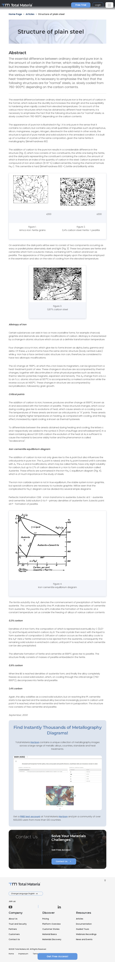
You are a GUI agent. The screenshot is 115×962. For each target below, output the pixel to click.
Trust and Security (18, 924)
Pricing (45, 918)
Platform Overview (51, 924)
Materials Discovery (51, 939)
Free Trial (80, 5)
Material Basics (49, 934)
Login (98, 5)
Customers (14, 934)
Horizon (63, 816)
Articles (79, 918)
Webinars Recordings (86, 934)
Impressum (23, 954)
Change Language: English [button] (23, 893)
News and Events (84, 939)
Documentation (84, 924)
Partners (13, 929)
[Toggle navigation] (109, 5)
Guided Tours (82, 929)
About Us (13, 918)
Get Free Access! (57, 956)
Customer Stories (50, 929)
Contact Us (64, 861)
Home (11, 954)
